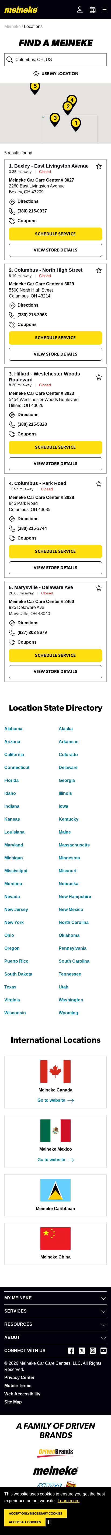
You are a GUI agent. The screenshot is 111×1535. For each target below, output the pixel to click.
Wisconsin (15, 1013)
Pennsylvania (72, 948)
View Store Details (55, 250)
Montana (13, 883)
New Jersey (16, 909)
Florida (11, 780)
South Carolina (74, 961)
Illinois (65, 793)
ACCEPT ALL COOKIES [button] (25, 1522)
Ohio (9, 935)
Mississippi (15, 870)
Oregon (12, 948)
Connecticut (16, 767)
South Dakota (18, 974)
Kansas (12, 819)
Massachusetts (74, 845)
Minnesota (69, 858)
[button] (50, 1522)
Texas (10, 987)
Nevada (12, 896)
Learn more (68, 1500)
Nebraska (68, 883)
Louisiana (14, 832)
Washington (71, 1000)
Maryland (13, 845)
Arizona (12, 741)
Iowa (63, 806)
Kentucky (68, 819)
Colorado (68, 754)
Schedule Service (55, 234)
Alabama (13, 728)
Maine (65, 832)
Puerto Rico (16, 961)
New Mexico (71, 909)
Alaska (66, 728)
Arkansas (68, 741)
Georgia (67, 780)
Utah (63, 987)
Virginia (12, 1000)
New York (14, 922)
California (14, 754)
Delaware (68, 767)
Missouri (67, 870)
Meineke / (14, 26)
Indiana (11, 806)
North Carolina (74, 922)
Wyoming (68, 1013)
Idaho (10, 793)
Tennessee (70, 974)
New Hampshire (75, 896)
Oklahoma (69, 935)
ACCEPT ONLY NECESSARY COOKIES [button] (35, 1513)
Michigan (13, 858)
